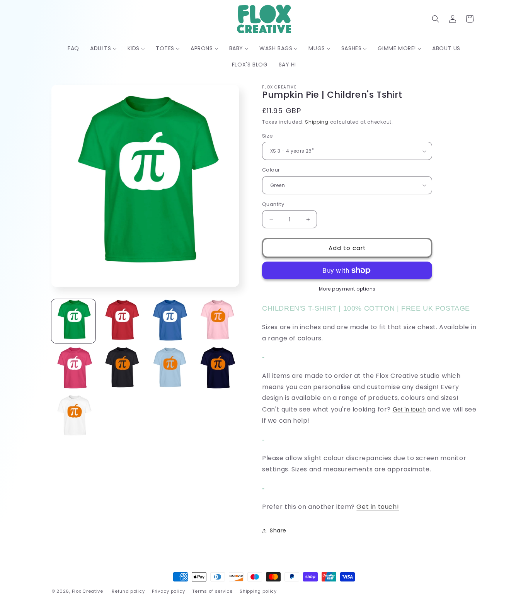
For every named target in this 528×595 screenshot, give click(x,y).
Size (267, 135)
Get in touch (409, 409)
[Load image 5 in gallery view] (73, 369)
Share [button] (278, 530)
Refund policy (128, 591)
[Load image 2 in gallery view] (121, 321)
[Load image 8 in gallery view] (217, 369)
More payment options (347, 289)
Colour (271, 169)
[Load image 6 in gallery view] (121, 369)
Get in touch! (377, 506)
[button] (435, 18)
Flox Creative (87, 591)
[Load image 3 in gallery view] (169, 321)
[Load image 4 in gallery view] (217, 321)
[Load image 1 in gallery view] (73, 321)
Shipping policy (258, 591)
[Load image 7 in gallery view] (169, 369)
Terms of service (212, 591)
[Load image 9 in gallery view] (73, 416)
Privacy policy (168, 591)
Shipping (317, 122)
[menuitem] (73, 48)
